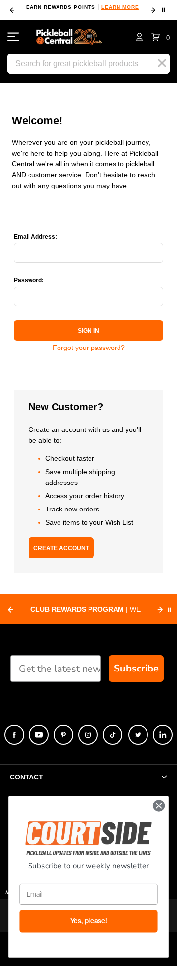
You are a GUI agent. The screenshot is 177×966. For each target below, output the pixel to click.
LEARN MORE (81, 7)
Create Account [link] (61, 548)
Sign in (88, 330)
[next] (153, 10)
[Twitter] (138, 735)
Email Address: (35, 236)
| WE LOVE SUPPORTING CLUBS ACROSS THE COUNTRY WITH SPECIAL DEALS (85, 610)
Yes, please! (88, 921)
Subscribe (136, 668)
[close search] (162, 63)
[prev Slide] (10, 609)
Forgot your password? (89, 347)
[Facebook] (14, 735)
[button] (160, 37)
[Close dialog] (158, 806)
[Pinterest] (63, 735)
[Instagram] (88, 735)
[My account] (139, 37)
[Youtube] (39, 735)
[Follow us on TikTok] (112, 735)
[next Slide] (160, 609)
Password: (29, 280)
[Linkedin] (163, 735)
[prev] (12, 10)
